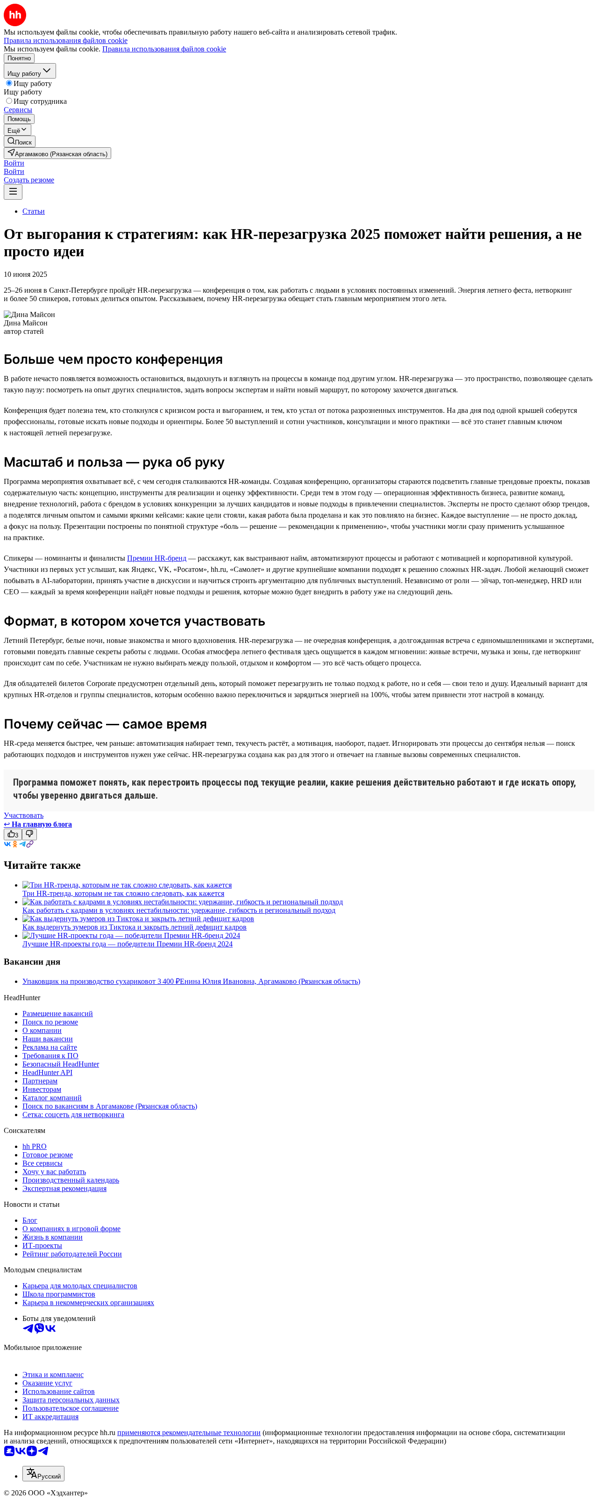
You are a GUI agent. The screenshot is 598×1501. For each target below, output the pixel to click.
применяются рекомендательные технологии (189, 1432)
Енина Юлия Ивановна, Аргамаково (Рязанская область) (270, 981)
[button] (14, 163)
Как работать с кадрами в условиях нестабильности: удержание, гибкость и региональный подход (178, 910)
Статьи (33, 211)
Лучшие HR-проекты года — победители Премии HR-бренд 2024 (127, 944)
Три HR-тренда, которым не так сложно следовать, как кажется (123, 893)
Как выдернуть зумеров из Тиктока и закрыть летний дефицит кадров (134, 927)
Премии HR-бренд (156, 558)
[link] (20, 141)
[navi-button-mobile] (13, 192)
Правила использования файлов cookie (164, 49)
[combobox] (43, 1473)
